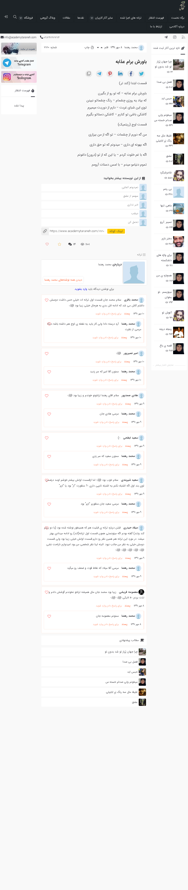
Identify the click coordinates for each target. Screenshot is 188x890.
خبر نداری (132, 204)
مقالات (66, 18)
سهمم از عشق (130, 196)
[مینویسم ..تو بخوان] (178, 295)
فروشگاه (28, 18)
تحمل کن (133, 222)
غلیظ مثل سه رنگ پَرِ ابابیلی (164, 138)
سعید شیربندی (129, 480)
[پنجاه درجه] (178, 332)
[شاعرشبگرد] (178, 175)
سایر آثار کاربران (104, 18)
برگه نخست (177, 18)
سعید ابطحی (130, 438)
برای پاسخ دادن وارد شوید (108, 314)
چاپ (87, 47)
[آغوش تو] (178, 315)
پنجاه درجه (165, 329)
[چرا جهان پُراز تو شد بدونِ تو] (178, 64)
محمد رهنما (104, 264)
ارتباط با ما (156, 26)
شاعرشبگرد (166, 172)
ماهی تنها (166, 205)
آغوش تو (167, 312)
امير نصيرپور (131, 353)
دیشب (134, 213)
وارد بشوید (81, 289)
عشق (169, 156)
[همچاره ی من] (178, 278)
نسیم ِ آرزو (166, 222)
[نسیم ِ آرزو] (178, 225)
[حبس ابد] (178, 101)
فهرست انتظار (156, 18)
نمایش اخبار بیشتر (164, 365)
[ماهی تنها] (178, 208)
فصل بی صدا (164, 82)
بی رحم (167, 189)
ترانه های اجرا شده (130, 18)
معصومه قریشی (128, 592)
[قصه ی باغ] (178, 348)
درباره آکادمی (176, 26)
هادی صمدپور (130, 395)
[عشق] (178, 159)
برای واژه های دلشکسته (164, 257)
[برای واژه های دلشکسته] (178, 258)
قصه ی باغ (166, 345)
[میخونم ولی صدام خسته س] (178, 118)
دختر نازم (167, 238)
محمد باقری (131, 300)
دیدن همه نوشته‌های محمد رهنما (63, 280)
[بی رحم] (178, 192)
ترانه (139, 254)
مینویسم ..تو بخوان (165, 294)
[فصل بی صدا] (178, 85)
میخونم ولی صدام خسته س (163, 117)
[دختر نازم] (178, 241)
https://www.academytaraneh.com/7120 (72, 231)
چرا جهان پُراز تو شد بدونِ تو (163, 64)
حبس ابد (166, 98)
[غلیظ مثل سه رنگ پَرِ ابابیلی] (178, 138)
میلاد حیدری (130, 527)
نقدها (80, 18)
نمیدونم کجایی (130, 187)
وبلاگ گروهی (47, 18)
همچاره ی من (164, 275)
